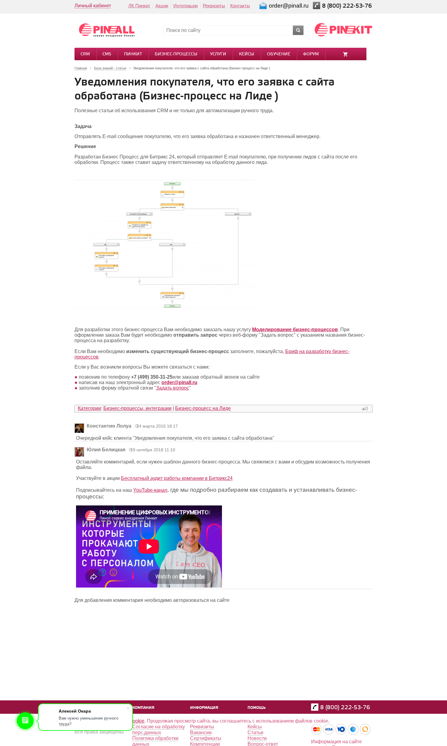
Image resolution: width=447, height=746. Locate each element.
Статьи (255, 732)
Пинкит (133, 54)
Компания (143, 708)
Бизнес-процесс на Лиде (203, 408)
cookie (137, 720)
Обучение (278, 54)
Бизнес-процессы (176, 54)
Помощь (256, 708)
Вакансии (201, 732)
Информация (204, 708)
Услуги (218, 54)
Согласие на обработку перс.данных (158, 729)
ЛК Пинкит (139, 5)
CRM (85, 54)
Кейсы (246, 54)
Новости (257, 738)
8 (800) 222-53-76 (347, 5)
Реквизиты (214, 5)
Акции (161, 5)
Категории (89, 408)
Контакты (240, 5)
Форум (311, 54)
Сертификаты (205, 738)
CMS (106, 54)
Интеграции (185, 5)
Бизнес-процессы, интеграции (137, 408)
